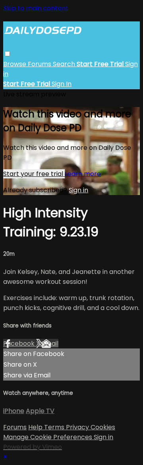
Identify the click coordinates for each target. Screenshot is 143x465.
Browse (15, 64)
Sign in (78, 190)
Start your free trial (34, 173)
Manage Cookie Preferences (48, 437)
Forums (40, 64)
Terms (55, 427)
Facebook (19, 343)
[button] (7, 53)
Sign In (62, 83)
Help (36, 427)
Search (65, 64)
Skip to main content (35, 8)
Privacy (78, 427)
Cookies (103, 427)
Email (50, 343)
